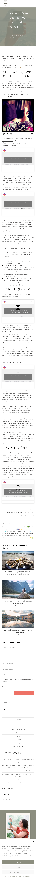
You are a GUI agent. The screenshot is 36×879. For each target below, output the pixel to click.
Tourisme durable (18, 746)
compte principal (6, 176)
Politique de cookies (10, 876)
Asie (18, 722)
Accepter (18, 862)
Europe (18, 733)
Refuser (18, 867)
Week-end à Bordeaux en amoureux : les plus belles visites (18, 631)
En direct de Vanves (7, 140)
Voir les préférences (18, 872)
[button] (33, 841)
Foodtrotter (25, 285)
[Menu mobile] (33, 2)
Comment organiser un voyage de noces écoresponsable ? (18, 602)
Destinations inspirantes (18, 729)
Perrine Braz (6, 524)
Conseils (18, 726)
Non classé (18, 743)
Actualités (21, 37)
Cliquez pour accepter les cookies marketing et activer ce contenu (18, 160)
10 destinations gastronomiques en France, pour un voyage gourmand (18, 573)
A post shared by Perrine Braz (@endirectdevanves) (18, 164)
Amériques (18, 719)
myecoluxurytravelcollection (10, 63)
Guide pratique (18, 739)
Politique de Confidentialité (23, 876)
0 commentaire (10, 40)
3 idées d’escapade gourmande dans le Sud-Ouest (18, 771)
